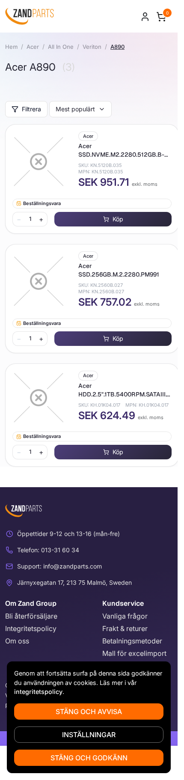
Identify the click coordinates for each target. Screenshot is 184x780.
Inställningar (89, 734)
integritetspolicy (38, 691)
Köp (118, 219)
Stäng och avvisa (89, 711)
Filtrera (31, 109)
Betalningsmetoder (132, 641)
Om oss (17, 641)
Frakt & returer (125, 628)
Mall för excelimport (134, 653)
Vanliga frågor (125, 616)
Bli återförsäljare (31, 616)
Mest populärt (75, 109)
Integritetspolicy (30, 628)
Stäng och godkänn (89, 757)
